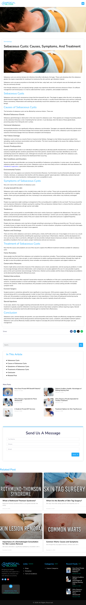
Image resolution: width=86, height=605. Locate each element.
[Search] (81, 345)
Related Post (12, 375)
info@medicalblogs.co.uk (10, 593)
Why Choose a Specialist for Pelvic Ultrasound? (25, 399)
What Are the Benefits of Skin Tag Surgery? (64, 500)
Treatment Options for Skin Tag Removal (68, 409)
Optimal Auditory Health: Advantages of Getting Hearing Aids (68, 389)
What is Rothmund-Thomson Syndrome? (19, 500)
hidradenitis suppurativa (11, 166)
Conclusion (11, 372)
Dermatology (8, 42)
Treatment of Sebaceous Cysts (18, 369)
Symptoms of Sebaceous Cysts (18, 366)
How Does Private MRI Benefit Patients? (27, 389)
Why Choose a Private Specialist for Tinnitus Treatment (66, 399)
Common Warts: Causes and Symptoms (62, 542)
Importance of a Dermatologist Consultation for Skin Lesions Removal (20, 543)
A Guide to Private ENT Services (24, 409)
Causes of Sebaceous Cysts (17, 363)
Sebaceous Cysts (13, 360)
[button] (83, 3)
